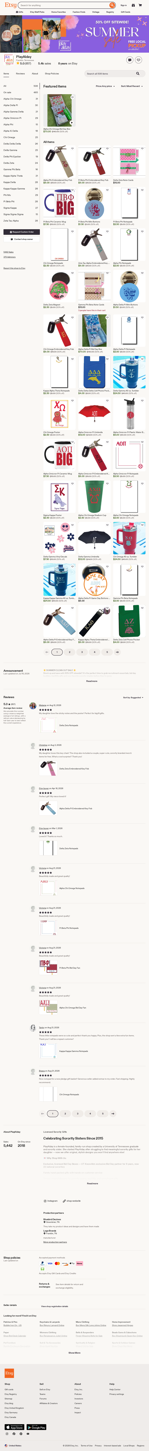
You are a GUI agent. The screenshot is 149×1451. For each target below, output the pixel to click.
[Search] (112, 5)
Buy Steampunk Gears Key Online (127, 1336)
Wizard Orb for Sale (84, 1346)
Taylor (41, 1027)
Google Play (36, 1427)
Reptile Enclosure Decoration (16, 1346)
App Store (14, 1427)
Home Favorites (58, 12)
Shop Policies (52, 73)
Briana (42, 1071)
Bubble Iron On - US (12, 1325)
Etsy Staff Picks (37, 12)
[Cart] (140, 5)
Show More (74, 1352)
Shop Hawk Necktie (49, 1346)
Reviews (20, 73)
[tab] (21, 86)
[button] (129, 59)
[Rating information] (18, 63)
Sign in (124, 5)
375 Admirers (9, 257)
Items (6, 73)
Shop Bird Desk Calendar (14, 1336)
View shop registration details (54, 1306)
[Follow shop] (138, 59)
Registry (110, 12)
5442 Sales (8, 252)
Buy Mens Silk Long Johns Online (91, 1325)
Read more (91, 681)
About (35, 73)
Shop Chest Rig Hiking (122, 1346)
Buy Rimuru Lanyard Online (52, 1325)
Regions (140, 1445)
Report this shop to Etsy (14, 268)
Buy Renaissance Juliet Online (53, 1336)
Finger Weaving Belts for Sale (89, 1336)
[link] (46, 652)
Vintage (95, 12)
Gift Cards (125, 12)
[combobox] (63, 5)
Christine (43, 745)
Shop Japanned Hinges (122, 1325)
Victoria (42, 868)
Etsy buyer (44, 788)
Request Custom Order (23, 232)
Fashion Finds (79, 12)
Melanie (42, 705)
